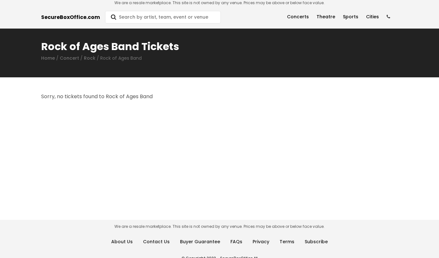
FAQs (236, 241)
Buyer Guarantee (200, 241)
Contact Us (156, 241)
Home (48, 58)
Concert (69, 58)
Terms (287, 241)
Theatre (326, 16)
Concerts (298, 16)
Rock (89, 58)
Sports (350, 16)
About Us (122, 241)
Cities (372, 16)
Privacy (261, 241)
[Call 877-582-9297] (388, 17)
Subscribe (316, 241)
